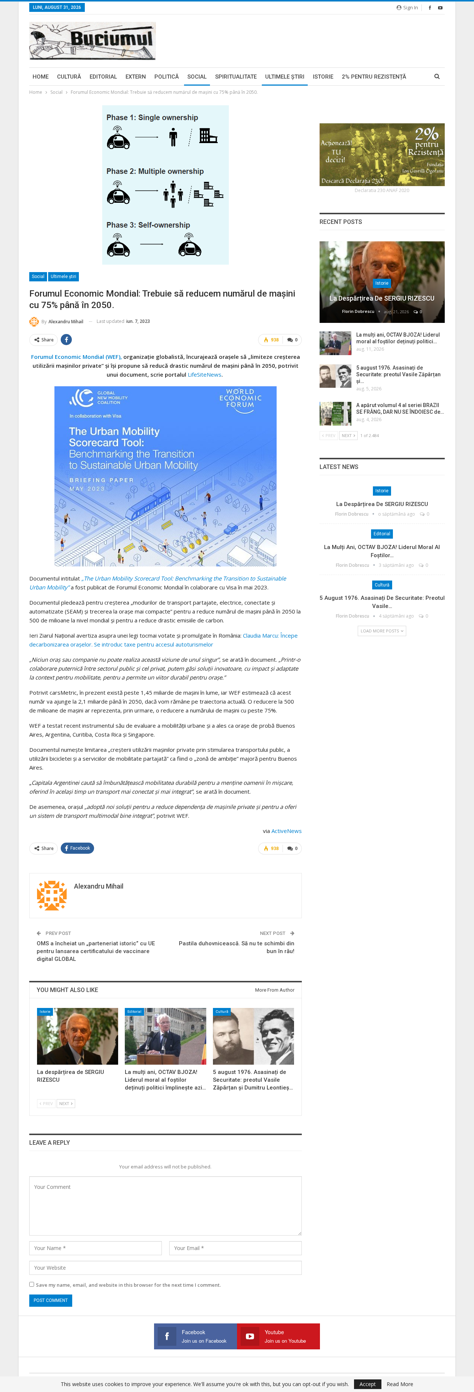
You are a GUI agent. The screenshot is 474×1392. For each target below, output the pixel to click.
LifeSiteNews (204, 374)
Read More (400, 1384)
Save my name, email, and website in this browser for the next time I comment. (128, 1285)
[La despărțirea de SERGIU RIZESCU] (77, 1036)
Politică (166, 76)
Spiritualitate (236, 76)
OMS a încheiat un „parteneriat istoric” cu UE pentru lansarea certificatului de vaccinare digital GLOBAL (96, 951)
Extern (136, 76)
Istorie (323, 76)
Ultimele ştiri (284, 76)
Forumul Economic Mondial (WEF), (77, 356)
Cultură (69, 76)
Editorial (103, 76)
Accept (368, 1384)
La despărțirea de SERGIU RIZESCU (382, 298)
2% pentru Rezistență (374, 76)
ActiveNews (286, 830)
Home (41, 76)
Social (197, 76)
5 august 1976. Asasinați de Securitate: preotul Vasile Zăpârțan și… (398, 374)
